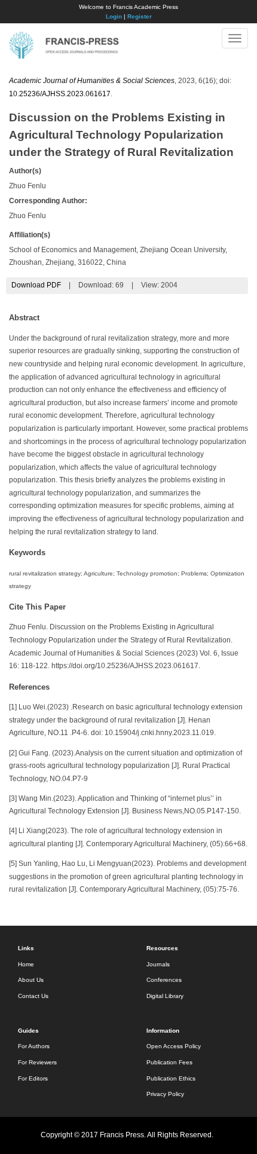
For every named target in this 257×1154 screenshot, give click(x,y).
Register (139, 16)
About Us (31, 980)
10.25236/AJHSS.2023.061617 (60, 93)
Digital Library (164, 996)
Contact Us (33, 996)
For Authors (34, 1046)
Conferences (164, 980)
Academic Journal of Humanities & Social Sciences (92, 80)
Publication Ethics (170, 1078)
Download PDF (36, 285)
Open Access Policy (173, 1046)
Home (26, 964)
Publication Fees (169, 1062)
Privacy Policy (165, 1094)
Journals (158, 964)
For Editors (33, 1078)
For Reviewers (37, 1062)
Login (114, 16)
